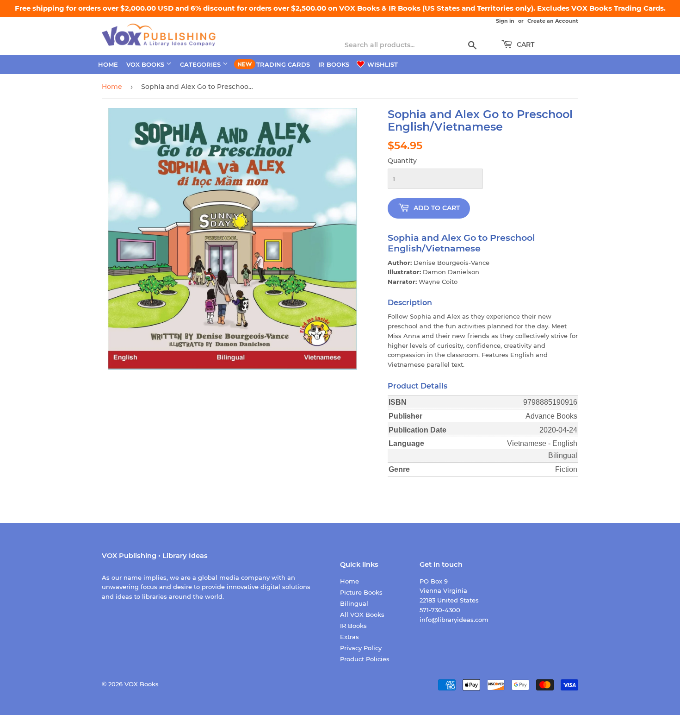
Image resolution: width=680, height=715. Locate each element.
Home (108, 64)
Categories (201, 64)
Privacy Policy (361, 648)
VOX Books (146, 64)
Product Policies (364, 659)
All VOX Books (362, 614)
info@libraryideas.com (454, 619)
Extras (349, 636)
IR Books (333, 64)
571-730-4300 (440, 610)
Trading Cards (283, 64)
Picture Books (361, 592)
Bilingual (354, 603)
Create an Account (552, 21)
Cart (524, 44)
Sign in (505, 21)
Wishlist (381, 64)
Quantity (402, 161)
